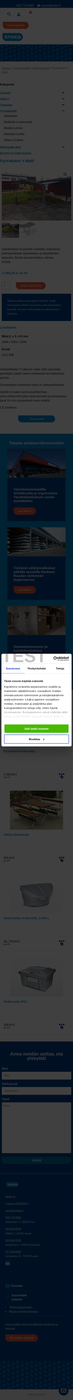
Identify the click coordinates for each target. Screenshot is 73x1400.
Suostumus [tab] (13, 668)
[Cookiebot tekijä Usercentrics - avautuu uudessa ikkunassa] (53, 658)
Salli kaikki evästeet (36, 728)
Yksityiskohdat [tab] (36, 668)
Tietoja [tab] (60, 668)
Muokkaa (34, 738)
